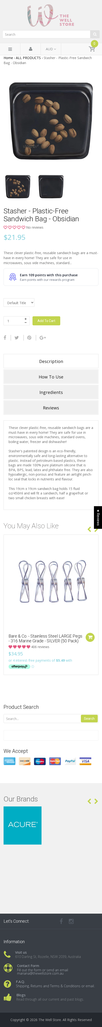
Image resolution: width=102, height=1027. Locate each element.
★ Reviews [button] (98, 517)
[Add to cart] (90, 637)
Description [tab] (51, 361)
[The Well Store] (51, 15)
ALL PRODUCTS (28, 57)
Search (89, 718)
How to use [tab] (51, 377)
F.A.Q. (20, 981)
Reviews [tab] (51, 408)
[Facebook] (5, 338)
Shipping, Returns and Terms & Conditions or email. (55, 986)
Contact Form (28, 965)
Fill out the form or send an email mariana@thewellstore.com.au (42, 972)
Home (8, 57)
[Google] (43, 338)
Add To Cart (46, 321)
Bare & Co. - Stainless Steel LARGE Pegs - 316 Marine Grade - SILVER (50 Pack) (45, 638)
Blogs (21, 994)
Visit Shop (51, 812)
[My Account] (30, 49)
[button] (15, 227)
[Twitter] (16, 338)
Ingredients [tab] (51, 392)
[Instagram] (71, 921)
